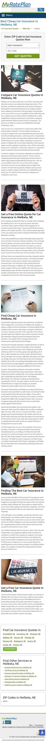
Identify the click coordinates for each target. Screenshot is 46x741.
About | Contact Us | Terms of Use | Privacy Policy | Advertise (23, 727)
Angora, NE (17, 645)
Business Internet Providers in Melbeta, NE (19, 673)
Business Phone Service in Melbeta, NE (18, 667)
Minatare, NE (35, 634)
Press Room (39, 725)
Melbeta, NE (8, 638)
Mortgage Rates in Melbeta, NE (15, 682)
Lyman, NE (7, 645)
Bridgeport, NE (20, 641)
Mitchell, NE (29, 638)
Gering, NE (31, 641)
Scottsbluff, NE (9, 634)
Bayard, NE (18, 638)
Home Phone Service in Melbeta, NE (17, 679)
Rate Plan (16, 4)
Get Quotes (23, 56)
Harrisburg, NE (22, 634)
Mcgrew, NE (7, 641)
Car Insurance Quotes (10, 29)
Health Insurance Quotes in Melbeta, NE (18, 685)
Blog (30, 725)
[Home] (23, 718)
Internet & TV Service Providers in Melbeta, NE (21, 676)
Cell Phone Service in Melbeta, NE (16, 670)
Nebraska (26, 29)
